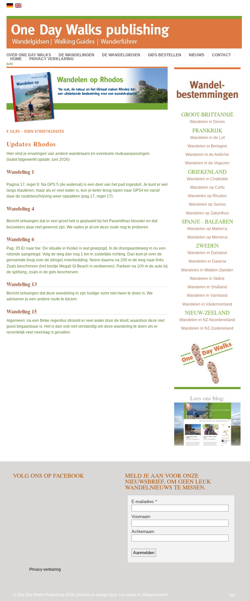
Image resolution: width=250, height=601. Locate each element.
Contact (221, 55)
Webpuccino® (155, 595)
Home (16, 59)
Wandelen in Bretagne (207, 146)
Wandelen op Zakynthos (207, 213)
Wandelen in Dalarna (207, 261)
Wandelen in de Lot (207, 137)
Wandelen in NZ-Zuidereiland (207, 328)
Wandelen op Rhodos (207, 196)
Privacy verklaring (51, 59)
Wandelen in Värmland (207, 295)
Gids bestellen (164, 55)
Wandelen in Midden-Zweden (207, 270)
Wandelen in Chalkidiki (207, 179)
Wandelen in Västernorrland (207, 304)
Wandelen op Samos (207, 204)
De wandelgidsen (121, 55)
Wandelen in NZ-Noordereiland (207, 320)
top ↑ (233, 595)
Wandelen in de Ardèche (207, 154)
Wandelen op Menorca (207, 237)
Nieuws (196, 55)
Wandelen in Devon (207, 121)
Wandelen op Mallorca (207, 228)
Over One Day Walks (29, 55)
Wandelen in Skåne (207, 278)
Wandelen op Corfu (207, 187)
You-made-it (129, 595)
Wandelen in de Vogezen (207, 163)
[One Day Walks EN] (18, 6)
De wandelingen (76, 55)
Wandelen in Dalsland (207, 253)
